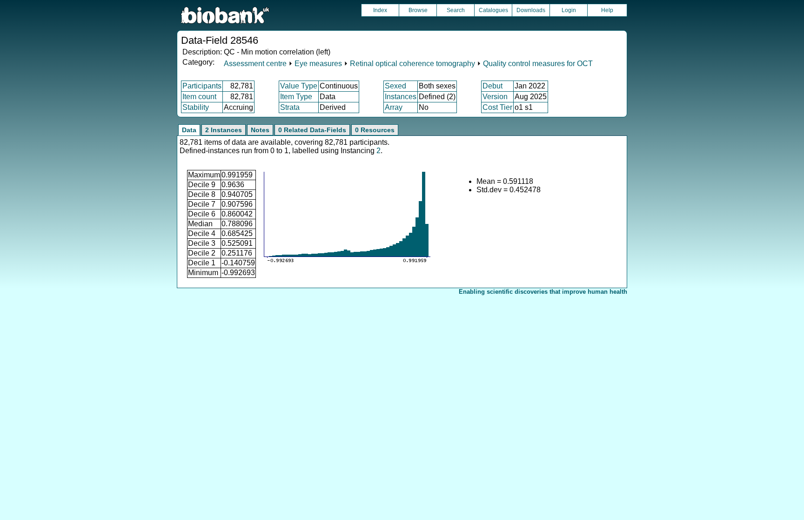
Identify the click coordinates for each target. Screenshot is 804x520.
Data (189, 130)
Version (495, 97)
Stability (195, 107)
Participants (201, 86)
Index (380, 10)
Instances (400, 97)
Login (569, 10)
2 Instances (223, 130)
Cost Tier (497, 107)
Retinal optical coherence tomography (412, 64)
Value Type (298, 86)
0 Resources (375, 130)
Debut (492, 86)
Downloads (530, 10)
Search (456, 10)
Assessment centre (255, 64)
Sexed (395, 86)
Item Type (296, 97)
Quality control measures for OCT (538, 64)
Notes (260, 130)
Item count (199, 97)
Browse (418, 10)
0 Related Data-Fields (312, 130)
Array (393, 107)
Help (607, 10)
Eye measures (318, 64)
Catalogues (493, 10)
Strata (290, 107)
